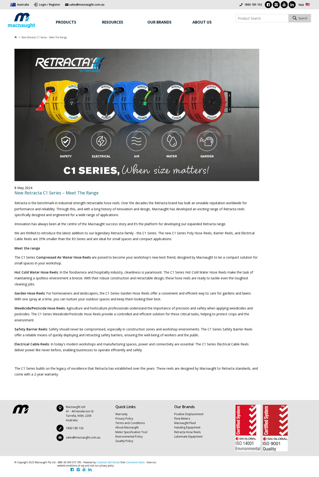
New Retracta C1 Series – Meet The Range (56, 193)
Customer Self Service (108, 462)
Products (66, 22)
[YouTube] (284, 4)
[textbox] (261, 18)
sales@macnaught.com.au (83, 437)
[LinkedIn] (292, 4)
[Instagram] (276, 4)
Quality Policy (124, 441)
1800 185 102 (253, 5)
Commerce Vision (135, 462)
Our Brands (159, 22)
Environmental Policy (129, 436)
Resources (112, 22)
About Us (202, 22)
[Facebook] (268, 4)
